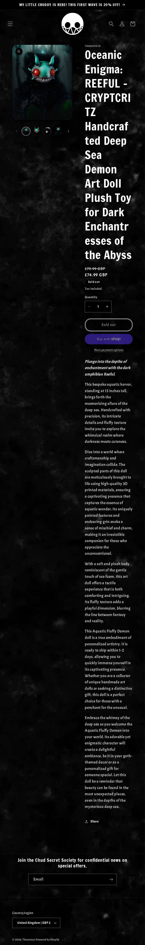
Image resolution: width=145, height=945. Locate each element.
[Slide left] (16, 131)
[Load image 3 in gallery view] (58, 131)
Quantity (91, 297)
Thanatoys (28, 939)
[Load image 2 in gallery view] (37, 131)
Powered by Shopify (47, 939)
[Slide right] (68, 131)
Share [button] (94, 821)
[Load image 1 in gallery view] (26, 131)
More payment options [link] (108, 350)
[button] (10, 24)
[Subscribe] (111, 879)
